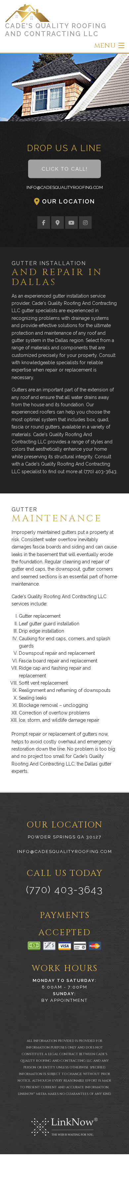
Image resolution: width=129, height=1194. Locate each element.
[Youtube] (71, 223)
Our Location (68, 201)
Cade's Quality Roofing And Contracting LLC (56, 30)
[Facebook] (43, 223)
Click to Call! (65, 169)
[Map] (57, 223)
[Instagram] (85, 223)
